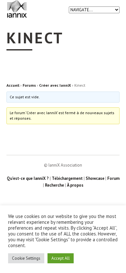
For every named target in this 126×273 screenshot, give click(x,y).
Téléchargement (67, 178)
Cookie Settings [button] (26, 258)
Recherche (54, 185)
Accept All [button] (60, 258)
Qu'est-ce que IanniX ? (28, 178)
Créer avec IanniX (55, 85)
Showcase (95, 178)
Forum (113, 178)
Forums (29, 85)
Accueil (12, 85)
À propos (75, 185)
